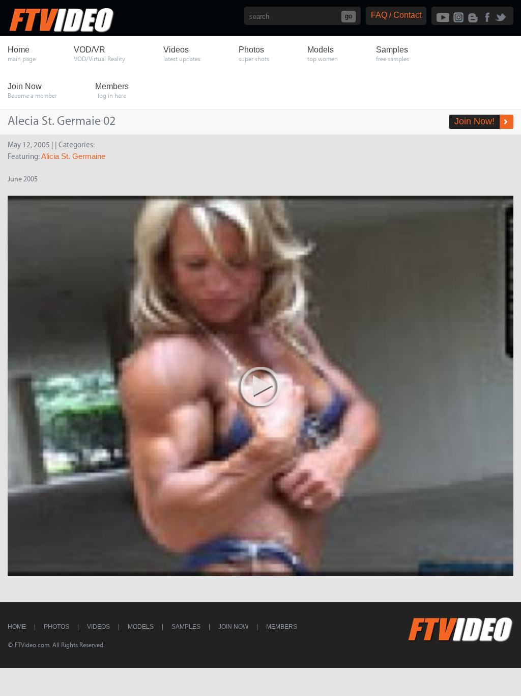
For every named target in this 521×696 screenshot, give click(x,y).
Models (141, 626)
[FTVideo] (61, 30)
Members (281, 626)
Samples (185, 626)
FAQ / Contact (396, 15)
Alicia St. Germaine (73, 156)
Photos (56, 626)
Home (17, 626)
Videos (98, 626)
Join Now (233, 626)
